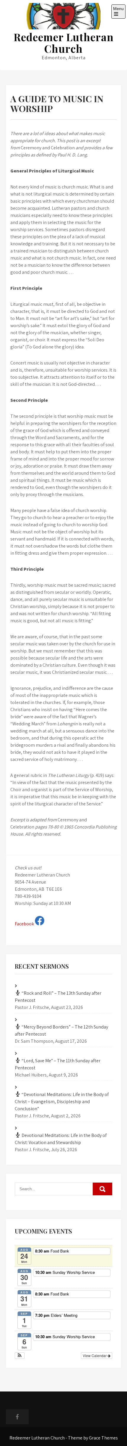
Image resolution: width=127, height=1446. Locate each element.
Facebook (25, 924)
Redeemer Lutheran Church (64, 42)
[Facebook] (17, 1416)
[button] (19, 1356)
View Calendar (95, 1355)
